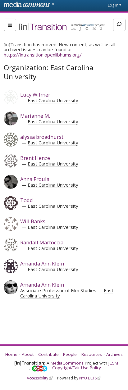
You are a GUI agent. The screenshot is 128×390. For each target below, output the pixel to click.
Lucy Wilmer (35, 94)
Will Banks (32, 221)
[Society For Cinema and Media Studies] (40, 368)
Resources (91, 354)
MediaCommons (67, 363)
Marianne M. (35, 115)
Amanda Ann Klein (42, 263)
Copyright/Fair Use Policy (76, 367)
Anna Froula (34, 179)
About (28, 354)
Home (11, 354)
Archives (114, 354)
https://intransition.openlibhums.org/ (43, 55)
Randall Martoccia (41, 242)
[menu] (10, 25)
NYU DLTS (88, 378)
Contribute (48, 354)
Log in (113, 5)
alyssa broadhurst (41, 136)
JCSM (113, 363)
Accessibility (37, 378)
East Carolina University (53, 100)
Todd (26, 200)
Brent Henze (35, 157)
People (70, 354)
